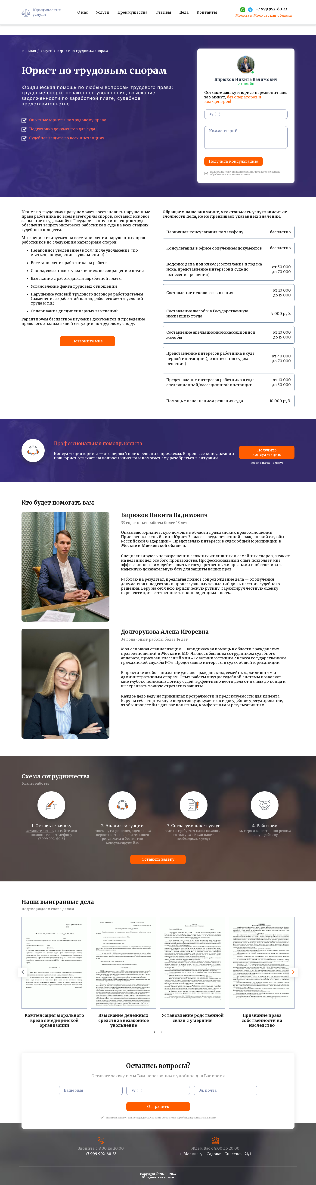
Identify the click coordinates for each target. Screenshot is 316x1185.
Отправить (158, 1106)
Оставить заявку (158, 859)
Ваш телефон (214, 106)
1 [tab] (154, 1032)
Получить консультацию (233, 161)
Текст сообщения (217, 123)
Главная (29, 51)
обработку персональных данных (196, 1117)
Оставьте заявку (40, 831)
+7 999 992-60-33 (51, 839)
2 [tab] (161, 1032)
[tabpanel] (54, 973)
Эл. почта (200, 1082)
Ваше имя (66, 1082)
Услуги (47, 51)
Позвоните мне (87, 341)
